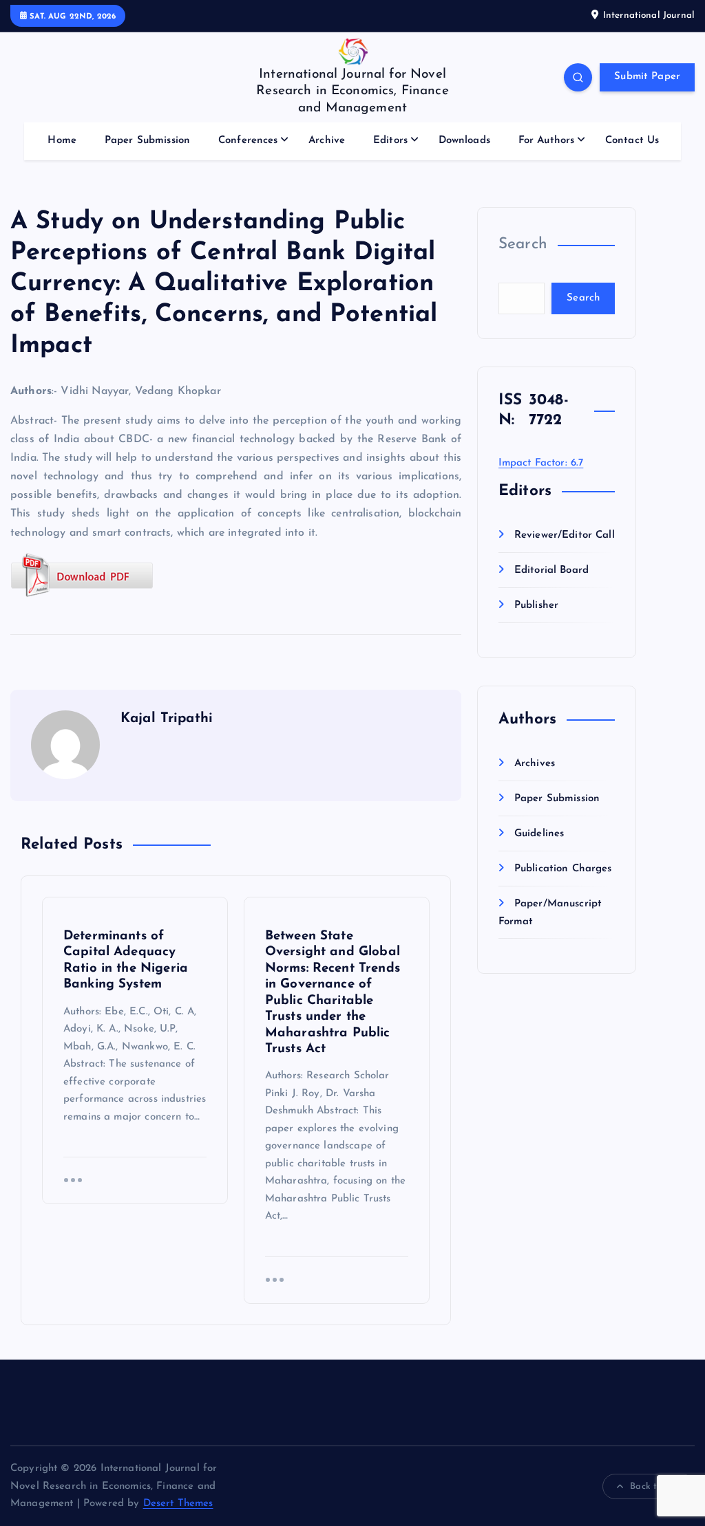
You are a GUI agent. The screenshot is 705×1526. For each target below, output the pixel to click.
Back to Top (655, 1486)
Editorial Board (551, 570)
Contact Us (632, 140)
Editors (390, 140)
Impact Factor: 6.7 (541, 463)
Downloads (464, 140)
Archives (534, 764)
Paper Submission (147, 140)
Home (62, 140)
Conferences (248, 140)
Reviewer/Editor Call (564, 535)
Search (523, 244)
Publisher (536, 605)
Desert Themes (178, 1503)
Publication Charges (563, 869)
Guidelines (539, 834)
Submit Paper (647, 77)
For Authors (546, 140)
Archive (326, 140)
